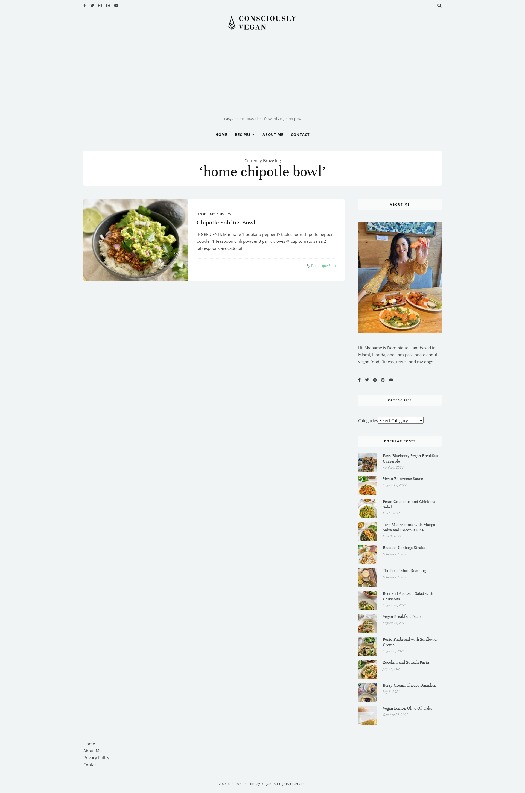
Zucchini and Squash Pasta (406, 662)
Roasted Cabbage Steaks (404, 547)
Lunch (213, 214)
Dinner (202, 214)
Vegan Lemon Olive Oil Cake (407, 708)
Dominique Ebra (321, 266)
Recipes (242, 134)
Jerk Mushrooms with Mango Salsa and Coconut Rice (409, 527)
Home (221, 134)
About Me (272, 134)
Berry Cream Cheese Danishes (409, 685)
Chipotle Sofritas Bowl (226, 222)
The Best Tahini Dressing (404, 570)
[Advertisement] (262, 74)
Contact (300, 134)
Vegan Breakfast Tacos (402, 616)
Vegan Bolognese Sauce (403, 478)
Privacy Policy (96, 757)
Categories (368, 420)
